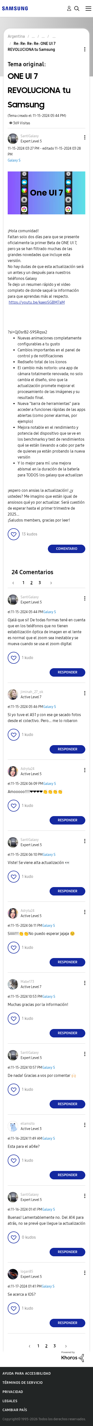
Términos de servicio (22, 1383)
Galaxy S (14, 160)
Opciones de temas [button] (76, 49)
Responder (67, 672)
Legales (9, 1401)
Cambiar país (14, 1410)
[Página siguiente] (49, 583)
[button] (77, 137)
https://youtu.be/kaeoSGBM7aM (37, 302)
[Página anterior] (16, 583)
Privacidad (12, 1392)
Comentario (66, 549)
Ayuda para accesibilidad (26, 1373)
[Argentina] (15, 8)
